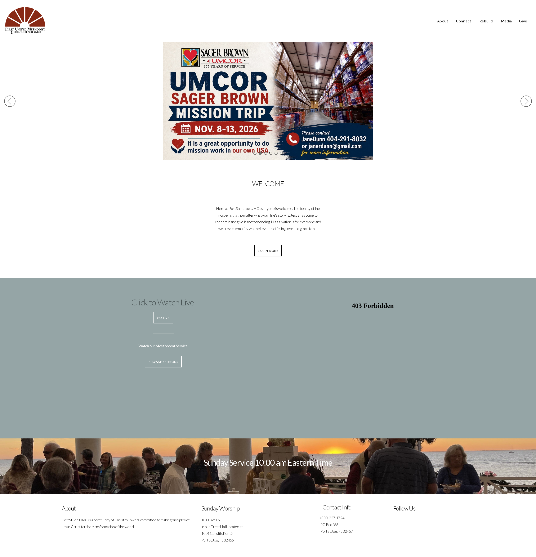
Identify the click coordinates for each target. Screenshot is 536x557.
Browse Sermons (163, 361)
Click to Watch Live (162, 302)
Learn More (268, 250)
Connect (464, 21)
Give (523, 21)
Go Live (163, 317)
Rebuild (486, 21)
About (443, 21)
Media (506, 21)
